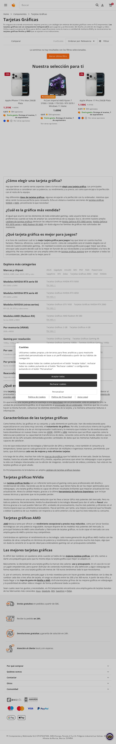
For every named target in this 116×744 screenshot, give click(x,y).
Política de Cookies (37, 397)
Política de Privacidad (61, 397)
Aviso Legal (83, 397)
